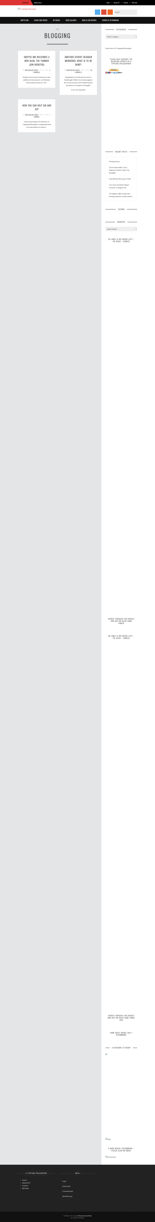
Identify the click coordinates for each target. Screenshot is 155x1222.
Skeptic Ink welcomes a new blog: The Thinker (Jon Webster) (37, 60)
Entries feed (66, 1186)
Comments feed (67, 1191)
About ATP (116, 2)
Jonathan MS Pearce (31, 70)
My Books (56, 20)
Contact (125, 2)
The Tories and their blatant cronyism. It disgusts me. (119, 186)
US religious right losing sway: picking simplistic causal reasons (120, 195)
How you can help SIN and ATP (36, 107)
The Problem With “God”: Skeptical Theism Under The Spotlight (119, 170)
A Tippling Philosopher (84, 1216)
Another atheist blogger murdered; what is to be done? (78, 60)
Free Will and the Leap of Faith (120, 179)
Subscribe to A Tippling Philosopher (118, 48)
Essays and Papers (40, 20)
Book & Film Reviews (89, 20)
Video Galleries (71, 20)
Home (108, 2)
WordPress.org (67, 1196)
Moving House (38, 2)
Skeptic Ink (24, 20)
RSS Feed (134, 2)
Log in (64, 1181)
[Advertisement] (121, 112)
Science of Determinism (110, 20)
